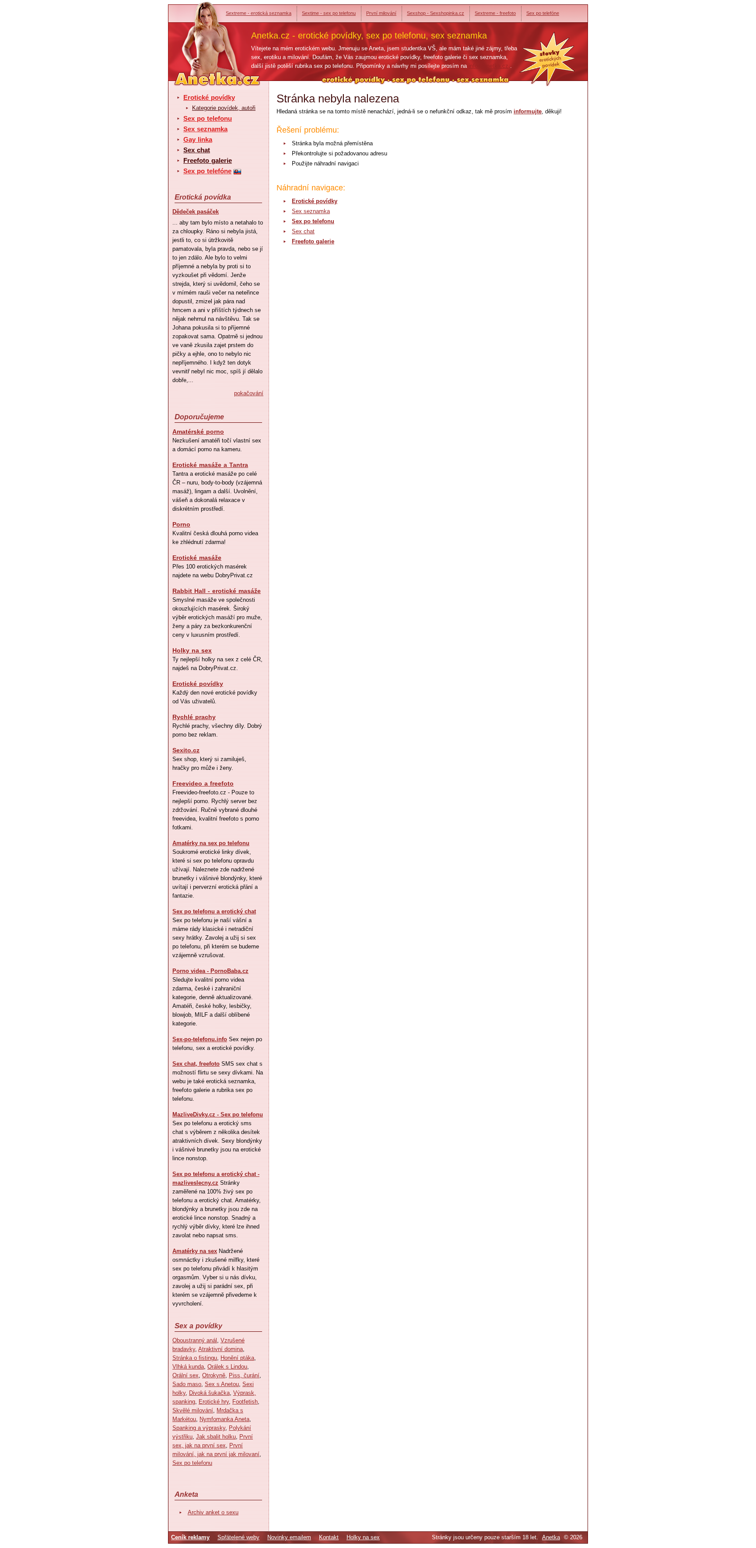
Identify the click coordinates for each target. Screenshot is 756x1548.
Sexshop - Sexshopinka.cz (435, 13)
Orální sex (185, 1375)
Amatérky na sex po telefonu (210, 843)
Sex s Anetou (222, 1384)
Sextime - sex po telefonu (329, 13)
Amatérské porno (198, 431)
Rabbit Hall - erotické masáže (216, 590)
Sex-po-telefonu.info (199, 1039)
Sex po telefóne (542, 13)
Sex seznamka (205, 129)
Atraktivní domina (220, 1349)
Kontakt (329, 1537)
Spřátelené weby (238, 1537)
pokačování (248, 393)
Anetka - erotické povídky (201, 38)
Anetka (551, 1537)
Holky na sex (192, 650)
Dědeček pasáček (195, 211)
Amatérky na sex (194, 1251)
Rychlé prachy (194, 716)
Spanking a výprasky (198, 1428)
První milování (381, 13)
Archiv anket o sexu (213, 1512)
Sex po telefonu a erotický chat (214, 911)
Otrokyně (213, 1375)
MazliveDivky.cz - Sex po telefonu (217, 1114)
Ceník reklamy (190, 1537)
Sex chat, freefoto (196, 1063)
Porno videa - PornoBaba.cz (210, 971)
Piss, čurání (244, 1375)
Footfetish (245, 1401)
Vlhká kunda (188, 1366)
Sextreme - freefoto (495, 13)
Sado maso (186, 1384)
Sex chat (196, 150)
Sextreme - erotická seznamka (258, 13)
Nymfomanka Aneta (224, 1419)
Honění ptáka (237, 1358)
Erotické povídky (209, 97)
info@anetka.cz (488, 66)
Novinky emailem (289, 1537)
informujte (528, 111)
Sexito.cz (186, 750)
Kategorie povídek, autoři (224, 108)
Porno (181, 524)
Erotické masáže (196, 557)
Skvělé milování (192, 1410)
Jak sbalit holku (216, 1436)
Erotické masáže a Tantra (210, 464)
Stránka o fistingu (194, 1358)
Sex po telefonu (207, 118)
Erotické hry (214, 1401)
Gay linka (197, 139)
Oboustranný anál (194, 1340)
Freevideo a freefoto (203, 783)
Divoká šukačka (209, 1393)
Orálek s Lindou (227, 1366)
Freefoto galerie (207, 160)
